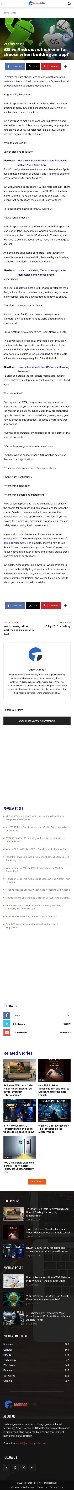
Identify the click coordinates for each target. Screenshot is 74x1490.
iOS (22, 44)
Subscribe (65, 1032)
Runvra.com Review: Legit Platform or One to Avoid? (31, 916)
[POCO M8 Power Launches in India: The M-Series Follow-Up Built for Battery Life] (19, 1147)
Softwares (43, 1120)
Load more (35, 1181)
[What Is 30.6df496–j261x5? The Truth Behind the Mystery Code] (54, 1110)
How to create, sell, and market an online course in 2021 (18, 630)
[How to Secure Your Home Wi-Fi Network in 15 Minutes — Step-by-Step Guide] (13, 1281)
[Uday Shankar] (37, 654)
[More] (65, 66)
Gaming (7, 1120)
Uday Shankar (37, 669)
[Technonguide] (37, 3)
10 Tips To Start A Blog (57, 626)
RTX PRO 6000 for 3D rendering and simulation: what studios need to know (18, 1128)
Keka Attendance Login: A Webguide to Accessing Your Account (38, 889)
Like (69, 1015)
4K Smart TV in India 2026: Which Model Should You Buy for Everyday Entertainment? (47, 1212)
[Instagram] (15, 1467)
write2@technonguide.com (31, 1443)
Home (6, 13)
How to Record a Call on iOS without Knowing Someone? (43, 369)
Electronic (8, 1080)
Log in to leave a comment (37, 720)
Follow (66, 1024)
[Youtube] (32, 1467)
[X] (23, 1467)
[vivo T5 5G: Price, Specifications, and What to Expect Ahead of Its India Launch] (54, 1070)
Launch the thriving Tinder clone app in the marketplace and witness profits (42, 272)
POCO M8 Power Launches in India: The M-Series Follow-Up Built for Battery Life (18, 1167)
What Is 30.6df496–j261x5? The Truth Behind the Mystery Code (37, 849)
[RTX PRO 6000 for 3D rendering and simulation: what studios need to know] (19, 1110)
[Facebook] (6, 1467)
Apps (13, 13)
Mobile (42, 1080)
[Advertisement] (37, 769)
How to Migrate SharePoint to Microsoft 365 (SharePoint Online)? (38, 897)
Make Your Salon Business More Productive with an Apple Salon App (42, 162)
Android (14, 44)
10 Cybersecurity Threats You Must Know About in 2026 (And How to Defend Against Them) (48, 1316)
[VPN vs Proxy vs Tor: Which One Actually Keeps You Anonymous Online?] (13, 1299)
